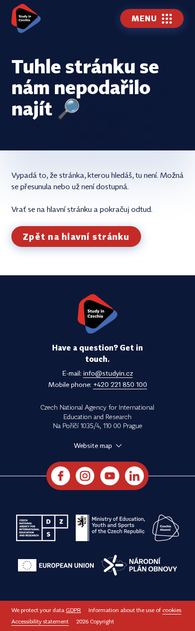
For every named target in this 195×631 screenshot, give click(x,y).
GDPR (73, 609)
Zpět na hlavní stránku (76, 236)
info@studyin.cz (108, 373)
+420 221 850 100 (120, 384)
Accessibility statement (40, 621)
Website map (93, 445)
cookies (171, 609)
